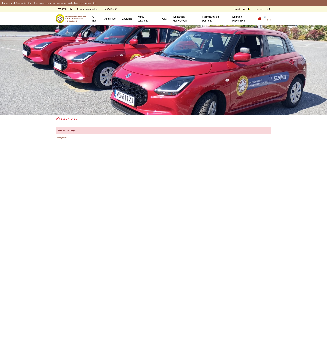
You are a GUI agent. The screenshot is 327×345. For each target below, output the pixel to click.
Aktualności (110, 18)
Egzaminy (127, 18)
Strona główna (61, 137)
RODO (164, 18)
